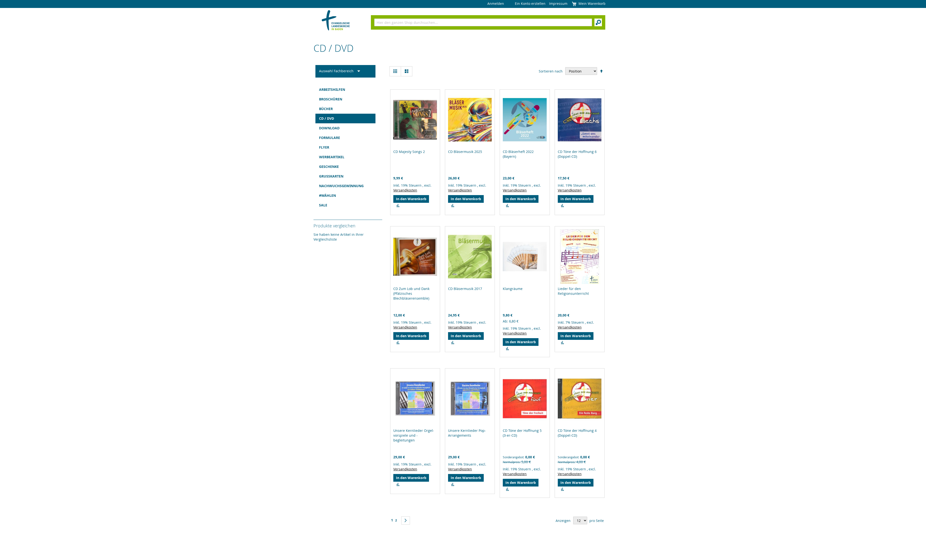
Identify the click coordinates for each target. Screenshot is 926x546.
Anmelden (495, 3)
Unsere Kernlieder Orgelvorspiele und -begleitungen (413, 435)
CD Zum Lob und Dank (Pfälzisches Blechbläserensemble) (411, 293)
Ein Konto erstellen (530, 3)
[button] (398, 206)
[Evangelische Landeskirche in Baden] (336, 21)
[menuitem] (345, 89)
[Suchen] (598, 22)
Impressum (558, 3)
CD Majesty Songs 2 (409, 151)
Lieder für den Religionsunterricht (573, 291)
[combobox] (483, 22)
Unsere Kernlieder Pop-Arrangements (467, 433)
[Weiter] (405, 520)
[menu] (345, 147)
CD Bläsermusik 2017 (465, 288)
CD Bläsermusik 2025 (465, 151)
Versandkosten (405, 190)
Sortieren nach (551, 71)
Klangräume (513, 288)
